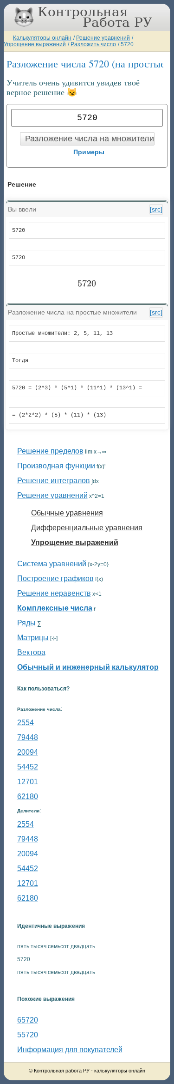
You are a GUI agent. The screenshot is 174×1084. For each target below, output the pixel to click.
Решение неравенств (54, 593)
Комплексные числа (54, 608)
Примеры (88, 152)
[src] (156, 209)
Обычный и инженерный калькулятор (88, 667)
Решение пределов (50, 451)
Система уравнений (51, 564)
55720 (27, 1035)
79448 (27, 737)
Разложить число (93, 44)
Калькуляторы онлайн (42, 38)
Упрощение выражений (35, 44)
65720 (27, 1020)
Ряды (26, 623)
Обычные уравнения (67, 513)
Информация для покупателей (69, 1050)
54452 (27, 767)
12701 (27, 782)
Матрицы (33, 638)
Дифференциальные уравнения (86, 528)
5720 (127, 44)
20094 (27, 752)
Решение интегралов (53, 480)
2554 (25, 723)
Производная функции (56, 466)
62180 (27, 796)
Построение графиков (55, 578)
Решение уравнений (103, 38)
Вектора (31, 652)
